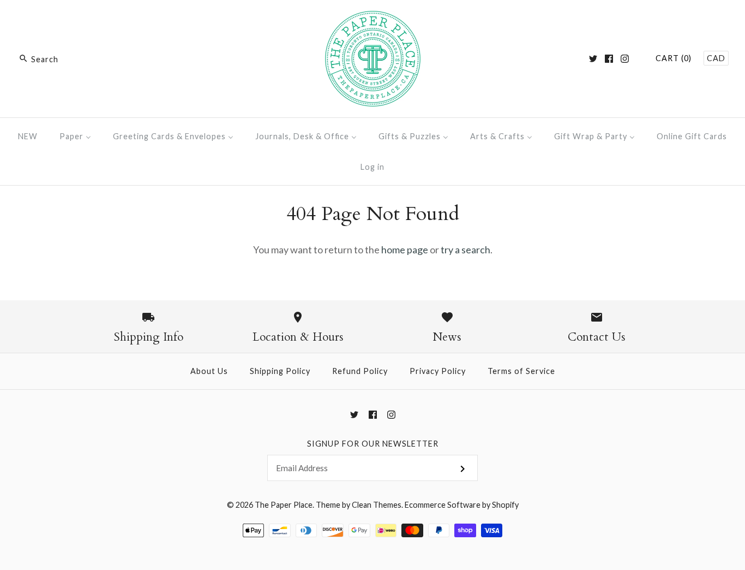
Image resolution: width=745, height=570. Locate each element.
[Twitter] (593, 59)
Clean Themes (376, 504)
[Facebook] (609, 59)
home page (404, 250)
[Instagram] (625, 59)
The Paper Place (284, 504)
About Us (209, 371)
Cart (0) (674, 58)
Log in (372, 166)
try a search (465, 250)
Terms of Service (521, 371)
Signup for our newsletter (372, 443)
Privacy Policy (438, 371)
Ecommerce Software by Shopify (462, 504)
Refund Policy (360, 371)
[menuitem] (28, 136)
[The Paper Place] (372, 19)
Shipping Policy (280, 371)
